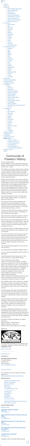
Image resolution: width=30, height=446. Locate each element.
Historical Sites (11, 95)
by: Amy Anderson (5, 412)
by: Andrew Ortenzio (6, 418)
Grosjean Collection (13, 92)
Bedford (10, 32)
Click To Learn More (6, 349)
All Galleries (7, 396)
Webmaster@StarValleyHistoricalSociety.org (12, 376)
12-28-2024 (3, 430)
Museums (6, 7)
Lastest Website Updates (15, 148)
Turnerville (10, 43)
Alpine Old (10, 27)
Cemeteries (7, 23)
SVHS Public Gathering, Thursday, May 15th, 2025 (13, 421)
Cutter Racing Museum (13, 15)
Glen (9, 62)
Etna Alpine (10, 34)
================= (9, 390)
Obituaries (7, 78)
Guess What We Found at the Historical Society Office (14, 415)
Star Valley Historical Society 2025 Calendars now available (13, 428)
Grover (9, 39)
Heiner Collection (12, 94)
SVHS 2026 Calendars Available (9, 409)
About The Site (13, 140)
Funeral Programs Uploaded (8, 434)
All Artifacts (7, 135)
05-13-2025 (3, 423)
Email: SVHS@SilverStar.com (8, 365)
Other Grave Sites (12, 45)
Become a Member (9, 384)
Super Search (9, 149)
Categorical (10, 89)
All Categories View (9, 137)
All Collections (7, 393)
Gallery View (7, 133)
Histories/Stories (8, 81)
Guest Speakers (13, 146)
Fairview (10, 35)
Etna (9, 56)
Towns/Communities (9, 46)
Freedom (10, 37)
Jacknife (10, 65)
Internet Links (11, 99)
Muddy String (11, 67)
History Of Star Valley (13, 97)
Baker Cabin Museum (13, 10)
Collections (7, 84)
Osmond (10, 69)
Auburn (9, 31)
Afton (9, 26)
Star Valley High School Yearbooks (16, 105)
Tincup (9, 75)
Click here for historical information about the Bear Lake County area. (15, 402)
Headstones (7, 108)
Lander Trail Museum (13, 18)
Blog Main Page (5, 407)
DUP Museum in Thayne (14, 16)
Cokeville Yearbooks (13, 91)
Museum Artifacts (8, 132)
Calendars (10, 88)
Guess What (12, 144)
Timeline (10, 107)
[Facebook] (4, 151)
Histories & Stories (9, 398)
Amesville (10, 29)
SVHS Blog (8, 138)
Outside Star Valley (9, 83)
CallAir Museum (12, 13)
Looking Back (11, 102)
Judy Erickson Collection (14, 100)
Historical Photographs (10, 80)
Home (5, 4)
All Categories (7, 391)
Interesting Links (5, 354)
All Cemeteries (11, 24)
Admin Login (7, 387)
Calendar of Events (14, 141)
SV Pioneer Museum (13, 21)
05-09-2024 (3, 435)
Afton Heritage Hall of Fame (15, 8)
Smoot (9, 40)
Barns (9, 86)
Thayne (9, 42)
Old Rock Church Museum (14, 20)
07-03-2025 (3, 417)
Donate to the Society (9, 382)
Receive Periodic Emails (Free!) (12, 380)
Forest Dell (10, 59)
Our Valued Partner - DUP (11, 388)
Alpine (9, 51)
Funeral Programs (13, 143)
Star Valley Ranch (12, 72)
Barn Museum (11, 12)
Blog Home (7, 385)
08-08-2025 (3, 410)
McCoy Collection (12, 103)
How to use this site (6, 369)
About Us (6, 5)
